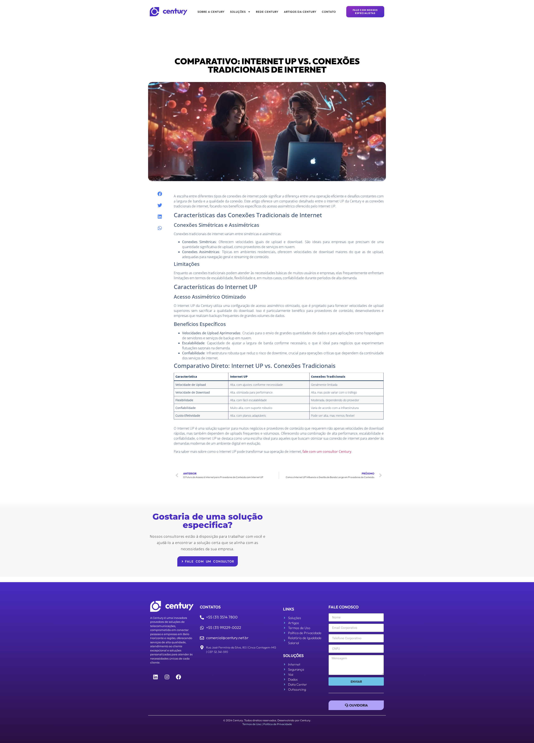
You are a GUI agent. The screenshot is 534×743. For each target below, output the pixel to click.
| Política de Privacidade (277, 724)
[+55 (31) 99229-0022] (202, 628)
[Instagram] (167, 677)
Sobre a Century (211, 11)
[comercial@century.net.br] (202, 638)
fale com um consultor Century (326, 451)
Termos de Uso (251, 724)
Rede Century (267, 11)
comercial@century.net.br (227, 637)
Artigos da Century (300, 11)
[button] (159, 194)
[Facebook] (178, 677)
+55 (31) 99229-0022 (223, 627)
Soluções (238, 11)
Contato (329, 11)
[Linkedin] (155, 677)
